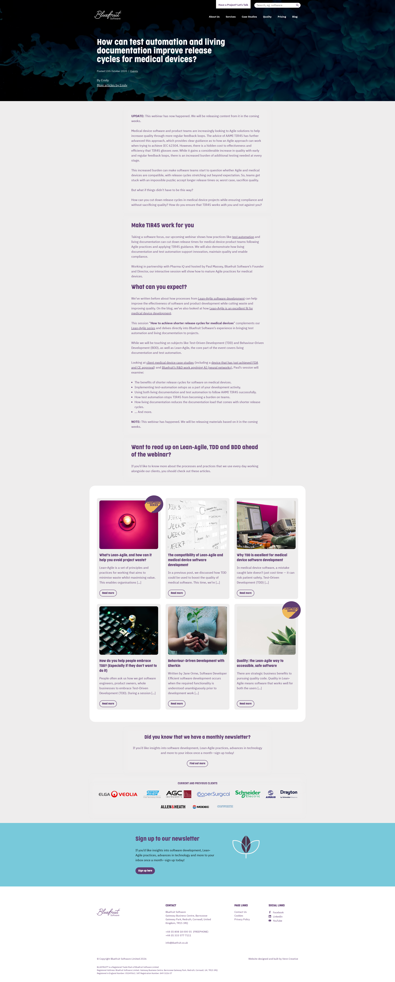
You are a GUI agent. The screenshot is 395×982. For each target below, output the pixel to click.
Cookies (238, 915)
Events (134, 71)
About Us (214, 16)
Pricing (282, 16)
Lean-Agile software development (221, 298)
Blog (294, 16)
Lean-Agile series (143, 328)
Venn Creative (290, 958)
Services (231, 16)
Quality (267, 16)
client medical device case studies (170, 362)
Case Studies (249, 16)
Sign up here (145, 871)
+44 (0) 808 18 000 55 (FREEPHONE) (187, 931)
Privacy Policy (242, 919)
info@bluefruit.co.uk (177, 942)
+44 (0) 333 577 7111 (178, 935)
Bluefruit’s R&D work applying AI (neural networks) (197, 367)
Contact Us (240, 911)
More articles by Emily (112, 85)
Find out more (197, 763)
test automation (243, 237)
